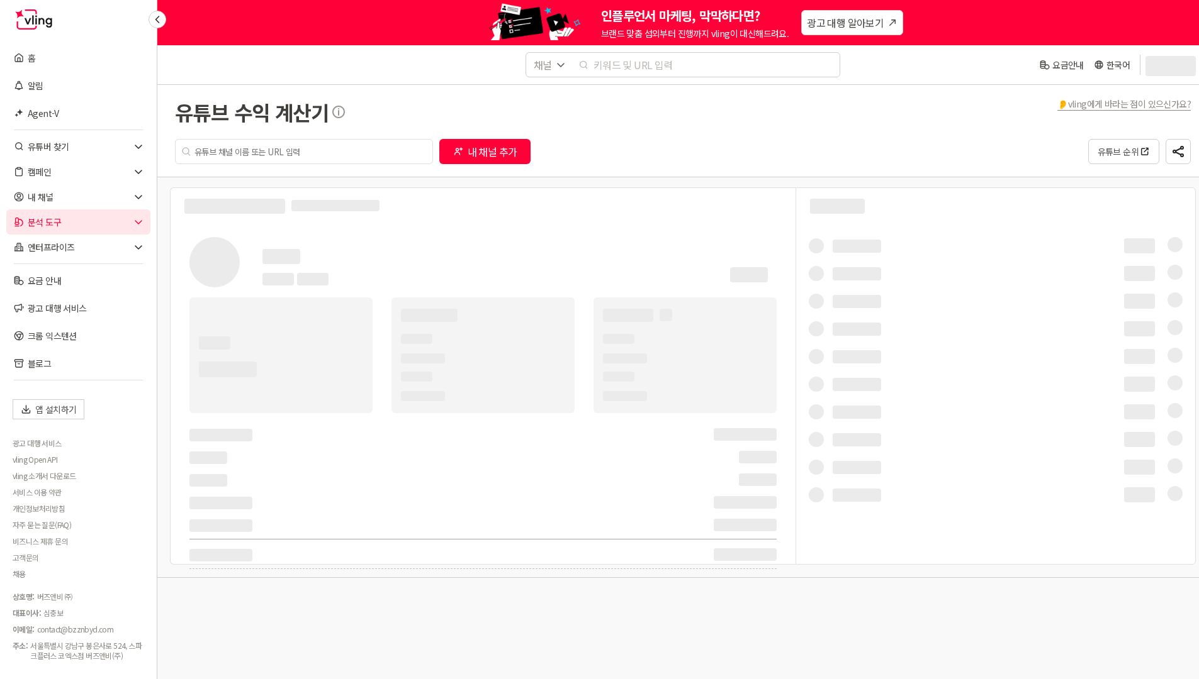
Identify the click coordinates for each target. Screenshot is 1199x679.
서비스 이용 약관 (37, 492)
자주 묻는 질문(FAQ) (42, 525)
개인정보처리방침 (39, 509)
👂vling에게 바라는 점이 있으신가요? (1124, 103)
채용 (19, 574)
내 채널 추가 (492, 151)
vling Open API (35, 460)
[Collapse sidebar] (157, 19)
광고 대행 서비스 (37, 443)
